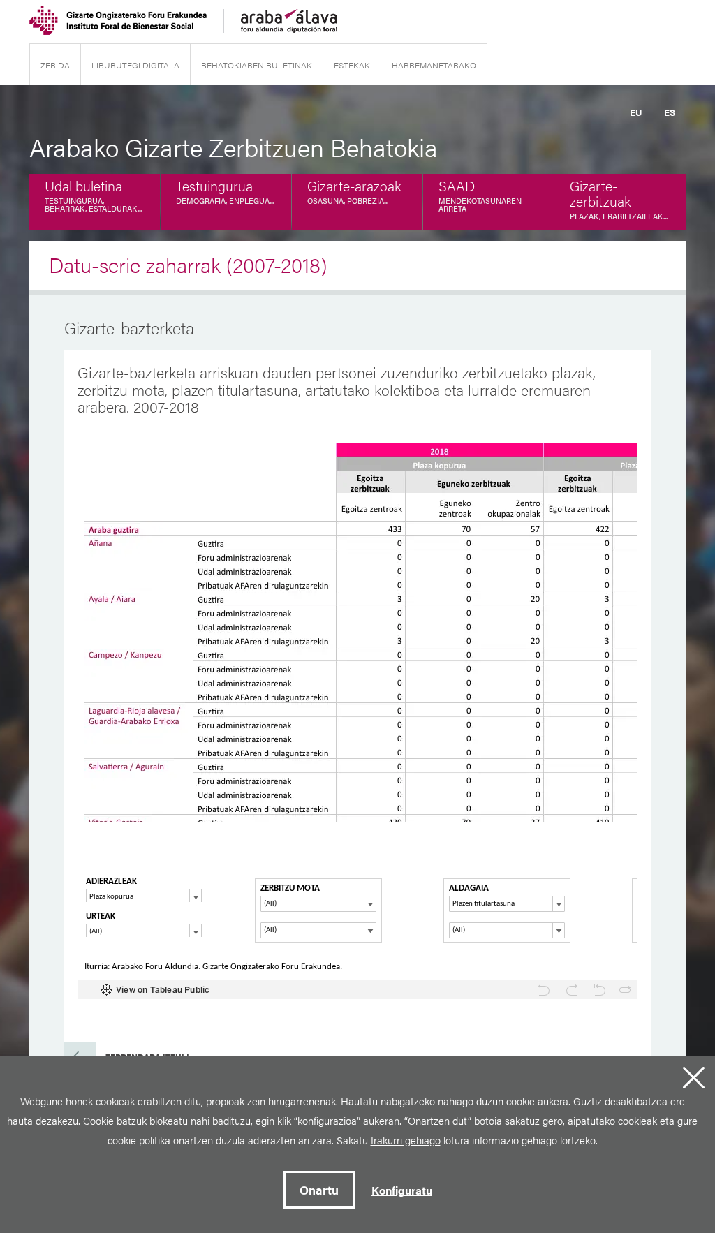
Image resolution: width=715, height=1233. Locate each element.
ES (669, 112)
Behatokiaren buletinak (256, 65)
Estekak (352, 65)
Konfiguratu (401, 1190)
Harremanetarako (434, 65)
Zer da (55, 65)
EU (636, 112)
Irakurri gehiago (406, 1139)
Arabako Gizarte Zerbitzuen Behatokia (233, 146)
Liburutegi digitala (135, 65)
